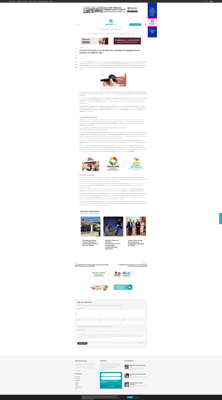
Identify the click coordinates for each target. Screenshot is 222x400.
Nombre (79, 319)
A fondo (101, 33)
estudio (82, 119)
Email (100, 319)
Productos (95, 33)
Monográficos (122, 33)
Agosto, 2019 (81, 58)
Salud (134, 33)
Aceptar (130, 397)
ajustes (91, 398)
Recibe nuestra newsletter (135, 24)
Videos (76, 385)
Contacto (51, 1)
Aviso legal (25, 1)
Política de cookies (33, 1)
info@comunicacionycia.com (120, 336)
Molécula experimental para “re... (137, 366)
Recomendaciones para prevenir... (136, 383)
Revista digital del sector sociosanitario (111, 29)
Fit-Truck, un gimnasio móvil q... (138, 374)
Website (124, 319)
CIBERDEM (131, 151)
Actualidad (89, 33)
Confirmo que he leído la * (109, 381)
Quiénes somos (12, 1)
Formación (129, 33)
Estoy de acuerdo (81, 329)
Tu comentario (80, 308)
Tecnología (107, 33)
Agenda (112, 33)
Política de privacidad (43, 1)
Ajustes (137, 397)
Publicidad (19, 1)
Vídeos (116, 33)
